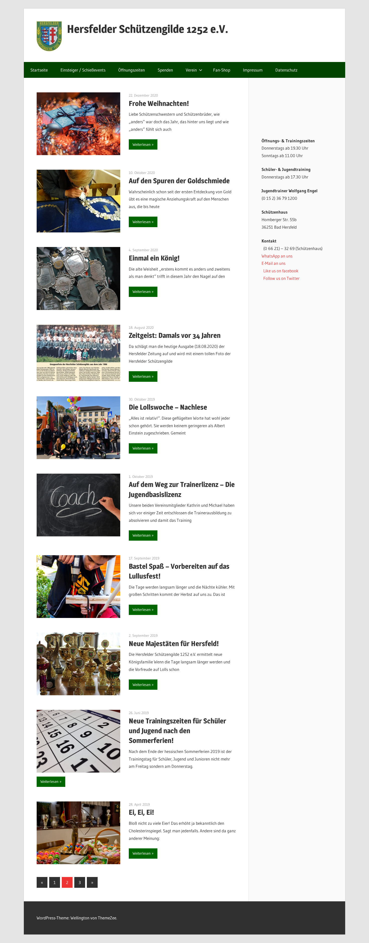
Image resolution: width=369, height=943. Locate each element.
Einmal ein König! (154, 258)
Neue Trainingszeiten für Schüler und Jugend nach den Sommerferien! (177, 731)
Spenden (165, 70)
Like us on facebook (280, 270)
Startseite (39, 70)
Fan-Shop (221, 70)
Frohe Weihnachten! (159, 103)
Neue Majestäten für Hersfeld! (174, 643)
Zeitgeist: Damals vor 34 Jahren (175, 335)
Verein (191, 70)
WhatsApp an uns (277, 256)
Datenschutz (286, 70)
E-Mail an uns (273, 263)
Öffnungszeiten (131, 70)
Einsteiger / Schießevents (82, 70)
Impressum (253, 70)
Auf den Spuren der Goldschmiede (179, 180)
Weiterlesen (142, 144)
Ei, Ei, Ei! (141, 812)
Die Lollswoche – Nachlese (168, 407)
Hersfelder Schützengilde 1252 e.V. (147, 29)
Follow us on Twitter (281, 278)
